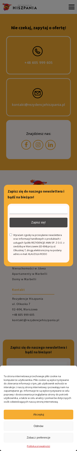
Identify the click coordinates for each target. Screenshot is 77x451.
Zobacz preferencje (38, 437)
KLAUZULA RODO (37, 254)
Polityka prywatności (38, 446)
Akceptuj (38, 414)
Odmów (38, 426)
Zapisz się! (38, 222)
